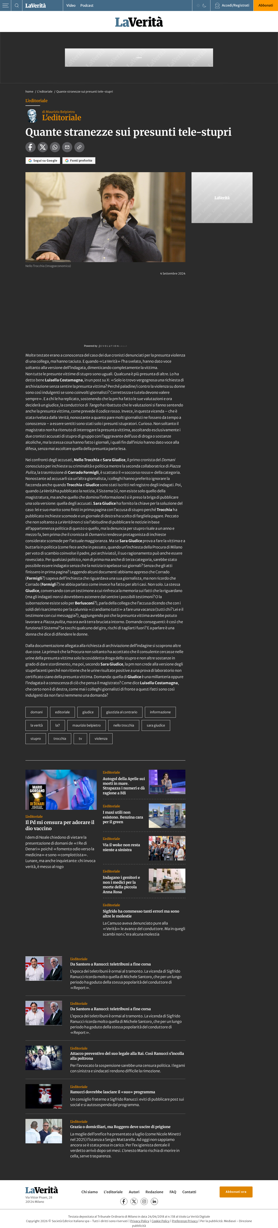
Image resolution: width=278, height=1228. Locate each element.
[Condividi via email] (67, 147)
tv (80, 739)
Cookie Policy (161, 1221)
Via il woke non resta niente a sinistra (121, 847)
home (29, 91)
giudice (88, 712)
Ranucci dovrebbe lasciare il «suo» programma (112, 1092)
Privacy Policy (139, 1221)
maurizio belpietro (86, 725)
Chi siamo (89, 1192)
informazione (160, 712)
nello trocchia (123, 725)
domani (37, 712)
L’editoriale (113, 1192)
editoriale (62, 712)
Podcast (86, 5)
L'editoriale (45, 91)
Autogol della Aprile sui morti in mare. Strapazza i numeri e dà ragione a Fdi (124, 785)
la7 (57, 725)
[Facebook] (123, 1201)
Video (71, 5)
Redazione (154, 1192)
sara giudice (156, 725)
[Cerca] (16, 5)
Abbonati (265, 5)
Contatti (189, 1192)
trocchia (60, 739)
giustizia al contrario (121, 712)
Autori (134, 1192)
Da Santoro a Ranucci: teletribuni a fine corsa (110, 964)
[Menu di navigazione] (5, 5)
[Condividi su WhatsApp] (55, 147)
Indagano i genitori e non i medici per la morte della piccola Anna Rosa (121, 884)
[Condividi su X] (43, 147)
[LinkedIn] (154, 1201)
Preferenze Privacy (185, 1221)
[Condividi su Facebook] (30, 147)
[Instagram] (144, 1201)
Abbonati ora (236, 1192)
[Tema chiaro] (198, 5)
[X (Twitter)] (134, 1201)
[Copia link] (79, 147)
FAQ (173, 1192)
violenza (101, 739)
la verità (37, 725)
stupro (36, 739)
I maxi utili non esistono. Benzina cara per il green (123, 817)
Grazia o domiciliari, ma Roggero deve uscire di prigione (120, 1126)
